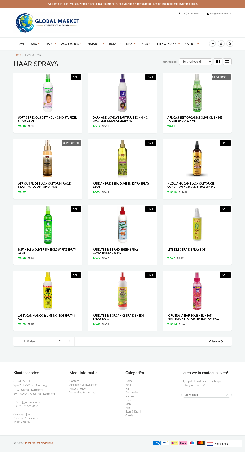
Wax (33, 43)
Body (113, 43)
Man (129, 43)
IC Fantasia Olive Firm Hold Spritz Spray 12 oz (47, 251)
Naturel (94, 43)
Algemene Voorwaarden (83, 384)
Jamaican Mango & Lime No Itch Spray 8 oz (46, 317)
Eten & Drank (166, 43)
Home (20, 43)
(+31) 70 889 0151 (191, 13)
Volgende (214, 341)
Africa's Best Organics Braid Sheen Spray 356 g (118, 317)
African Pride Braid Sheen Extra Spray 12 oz (121, 185)
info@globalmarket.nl (221, 13)
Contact (74, 381)
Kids (145, 43)
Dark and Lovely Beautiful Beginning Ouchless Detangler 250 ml (120, 119)
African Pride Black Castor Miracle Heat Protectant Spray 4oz (44, 185)
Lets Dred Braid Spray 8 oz (186, 249)
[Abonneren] (226, 395)
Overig (190, 43)
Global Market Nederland (38, 443)
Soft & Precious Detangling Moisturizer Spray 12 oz (47, 119)
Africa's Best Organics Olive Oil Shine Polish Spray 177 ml (194, 119)
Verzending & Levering (82, 392)
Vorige (31, 341)
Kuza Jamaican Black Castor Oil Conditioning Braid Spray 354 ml (191, 185)
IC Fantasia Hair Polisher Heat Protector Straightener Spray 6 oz (193, 317)
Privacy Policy (77, 388)
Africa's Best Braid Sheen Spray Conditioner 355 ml (115, 251)
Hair (49, 43)
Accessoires (70, 43)
